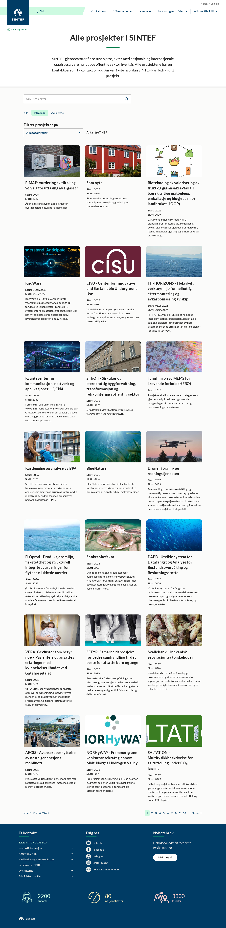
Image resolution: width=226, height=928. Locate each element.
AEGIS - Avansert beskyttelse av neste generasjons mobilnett (50, 757)
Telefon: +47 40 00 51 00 (32, 842)
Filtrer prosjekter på (41, 125)
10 (184, 813)
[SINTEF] (18, 12)
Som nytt (94, 183)
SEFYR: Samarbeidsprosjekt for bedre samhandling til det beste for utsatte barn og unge (112, 657)
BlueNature (97, 468)
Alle (26, 112)
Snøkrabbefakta (100, 557)
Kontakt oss (99, 11)
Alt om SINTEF (204, 11)
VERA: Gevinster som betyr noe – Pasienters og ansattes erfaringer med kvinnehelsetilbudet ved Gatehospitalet (49, 662)
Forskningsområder (171, 11)
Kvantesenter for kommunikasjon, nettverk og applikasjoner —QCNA (49, 383)
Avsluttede (57, 112)
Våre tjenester (123, 11)
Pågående (39, 112)
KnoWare (33, 283)
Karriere (145, 11)
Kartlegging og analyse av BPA (51, 468)
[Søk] (36, 11)
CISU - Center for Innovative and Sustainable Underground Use (112, 288)
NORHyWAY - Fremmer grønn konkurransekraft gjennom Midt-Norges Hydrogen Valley (112, 757)
